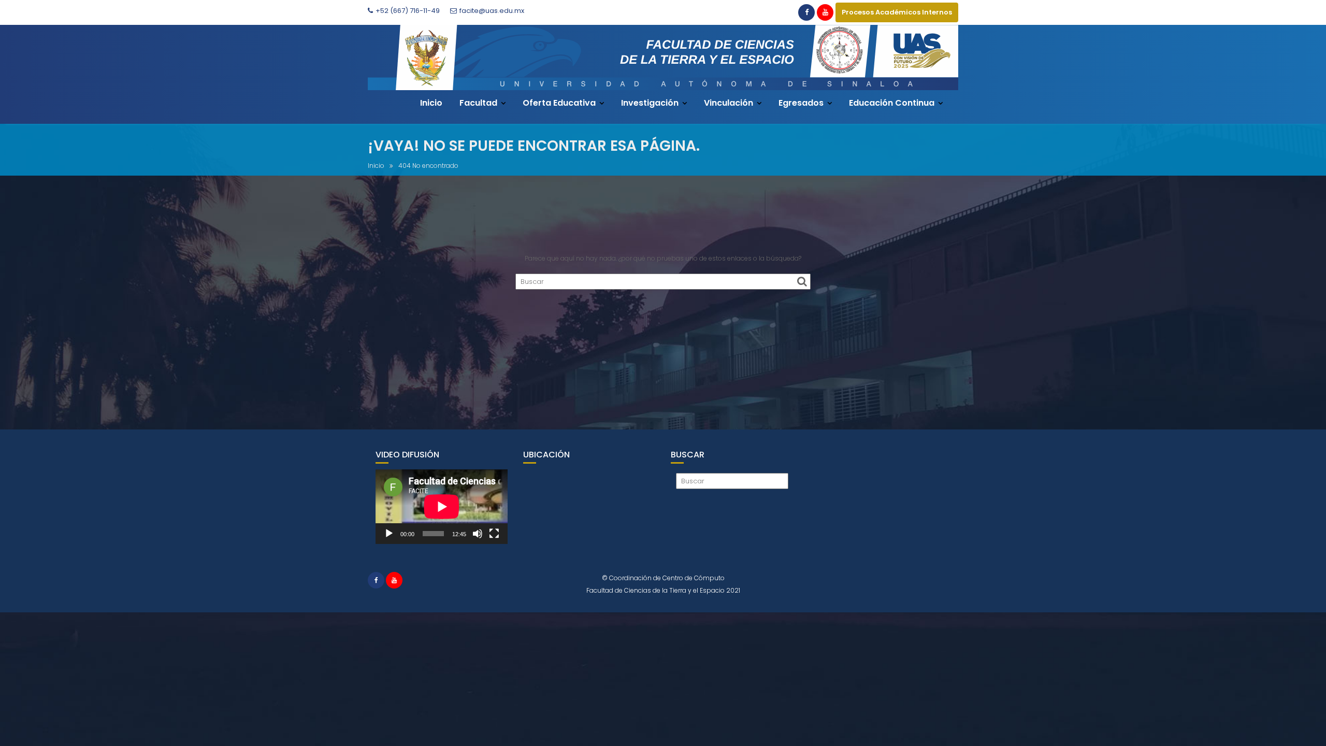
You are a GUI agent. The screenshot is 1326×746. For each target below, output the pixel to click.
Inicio (431, 103)
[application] (442, 506)
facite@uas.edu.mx (491, 11)
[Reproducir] (389, 533)
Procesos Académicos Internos (897, 12)
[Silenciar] (477, 533)
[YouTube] (825, 12)
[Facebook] (806, 12)
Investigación (650, 103)
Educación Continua (891, 103)
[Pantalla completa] (494, 533)
